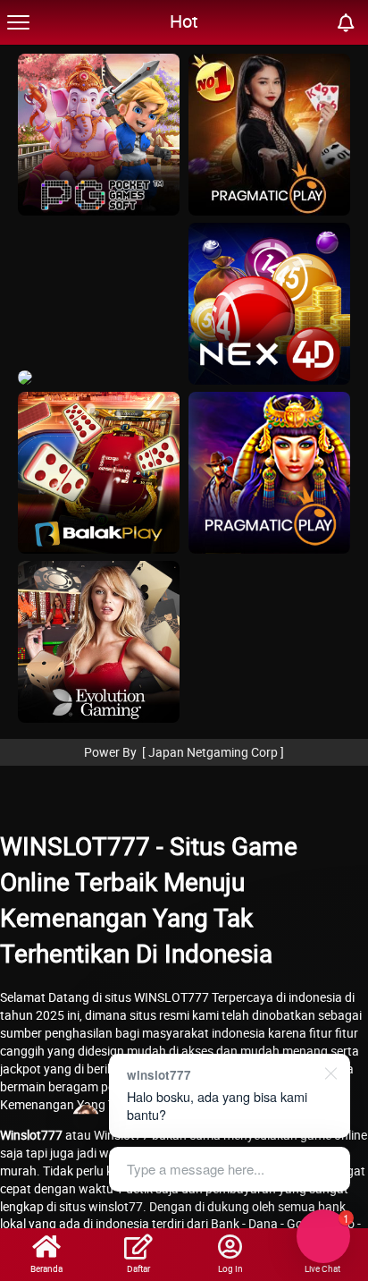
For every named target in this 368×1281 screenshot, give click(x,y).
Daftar (138, 1268)
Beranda (46, 1268)
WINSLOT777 (171, 996)
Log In (230, 1268)
